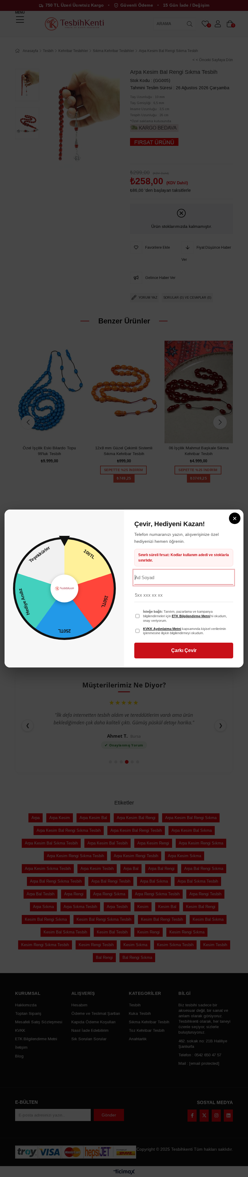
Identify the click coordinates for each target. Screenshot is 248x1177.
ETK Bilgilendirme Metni (191, 616)
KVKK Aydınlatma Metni (162, 629)
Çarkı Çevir (184, 650)
